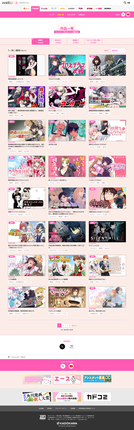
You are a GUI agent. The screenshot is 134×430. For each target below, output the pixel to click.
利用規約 (49, 408)
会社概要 (41, 408)
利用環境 (72, 408)
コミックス (71, 14)
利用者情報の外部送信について (87, 408)
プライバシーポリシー (61, 408)
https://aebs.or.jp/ (82, 419)
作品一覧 (60, 14)
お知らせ (81, 14)
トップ (51, 14)
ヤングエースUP (15, 357)
